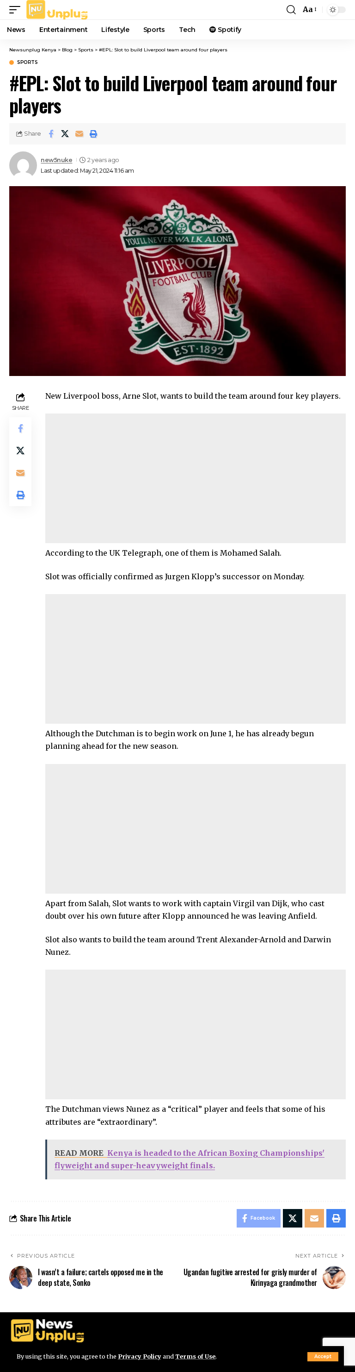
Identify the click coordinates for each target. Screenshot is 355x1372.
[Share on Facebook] (50, 133)
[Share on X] (65, 133)
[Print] (93, 133)
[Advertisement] (195, 478)
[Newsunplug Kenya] (57, 9)
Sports (27, 62)
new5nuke (56, 160)
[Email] (79, 133)
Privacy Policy (139, 1356)
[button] (322, 1356)
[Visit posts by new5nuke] (23, 165)
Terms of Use (195, 1356)
